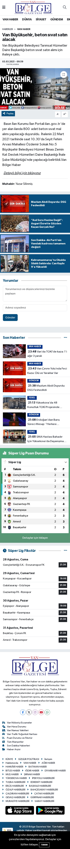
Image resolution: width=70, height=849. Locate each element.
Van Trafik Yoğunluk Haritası (22, 734)
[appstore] (20, 811)
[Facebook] (23, 712)
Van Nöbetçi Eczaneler (19, 722)
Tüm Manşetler (15, 742)
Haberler (7, 29)
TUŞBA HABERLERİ (15, 782)
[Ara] (64, 7)
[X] (29, 712)
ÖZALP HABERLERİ (15, 789)
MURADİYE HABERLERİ (17, 801)
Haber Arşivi (13, 749)
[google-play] (50, 811)
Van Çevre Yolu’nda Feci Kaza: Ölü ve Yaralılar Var (47, 371)
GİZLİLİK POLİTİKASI (28, 759)
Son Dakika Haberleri (18, 745)
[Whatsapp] (47, 712)
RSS (9, 830)
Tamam (44, 845)
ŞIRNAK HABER (32, 774)
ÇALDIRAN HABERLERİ (17, 793)
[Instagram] (35, 712)
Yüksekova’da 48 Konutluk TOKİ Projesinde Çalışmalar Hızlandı (43, 405)
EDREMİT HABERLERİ (41, 782)
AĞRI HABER (48, 763)
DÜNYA (27, 19)
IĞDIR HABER (32, 770)
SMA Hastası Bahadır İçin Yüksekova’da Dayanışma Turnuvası (45, 439)
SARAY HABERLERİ (44, 801)
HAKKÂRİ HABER (14, 766)
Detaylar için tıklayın (35, 537)
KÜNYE (9, 759)
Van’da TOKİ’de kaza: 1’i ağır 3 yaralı (47, 354)
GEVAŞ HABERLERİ (15, 797)
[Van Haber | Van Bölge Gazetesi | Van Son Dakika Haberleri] (33, 7)
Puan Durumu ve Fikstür (19, 738)
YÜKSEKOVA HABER (16, 778)
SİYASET (41, 19)
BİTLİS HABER (13, 770)
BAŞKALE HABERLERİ (40, 786)
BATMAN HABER (38, 766)
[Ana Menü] (3, 7)
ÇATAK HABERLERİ (44, 793)
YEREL (32, 398)
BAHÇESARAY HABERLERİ (44, 789)
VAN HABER (10, 19)
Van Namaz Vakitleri (18, 730)
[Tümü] (65, 337)
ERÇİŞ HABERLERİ (15, 786)
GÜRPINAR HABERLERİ (42, 797)
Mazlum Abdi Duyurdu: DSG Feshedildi (46, 388)
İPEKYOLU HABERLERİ (43, 778)
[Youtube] (41, 712)
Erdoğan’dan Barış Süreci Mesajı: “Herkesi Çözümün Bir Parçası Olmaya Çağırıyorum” (45, 422)
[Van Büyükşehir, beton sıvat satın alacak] (35, 88)
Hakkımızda (12, 763)
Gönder (10, 317)
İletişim (48, 759)
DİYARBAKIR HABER (55, 770)
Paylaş (10, 113)
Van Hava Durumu (16, 726)
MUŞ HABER (12, 774)
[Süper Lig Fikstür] (65, 550)
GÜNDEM (56, 19)
